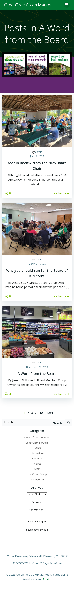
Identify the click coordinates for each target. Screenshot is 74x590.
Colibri (47, 579)
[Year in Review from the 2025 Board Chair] (37, 121)
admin (38, 152)
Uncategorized (37, 479)
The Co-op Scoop (37, 474)
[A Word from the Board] (37, 331)
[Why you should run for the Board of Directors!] (37, 228)
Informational (37, 453)
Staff (37, 469)
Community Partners (37, 442)
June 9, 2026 (37, 156)
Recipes (37, 463)
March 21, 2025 (37, 263)
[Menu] (67, 5)
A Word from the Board (37, 437)
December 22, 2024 (37, 367)
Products (37, 458)
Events (37, 447)
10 (41, 413)
